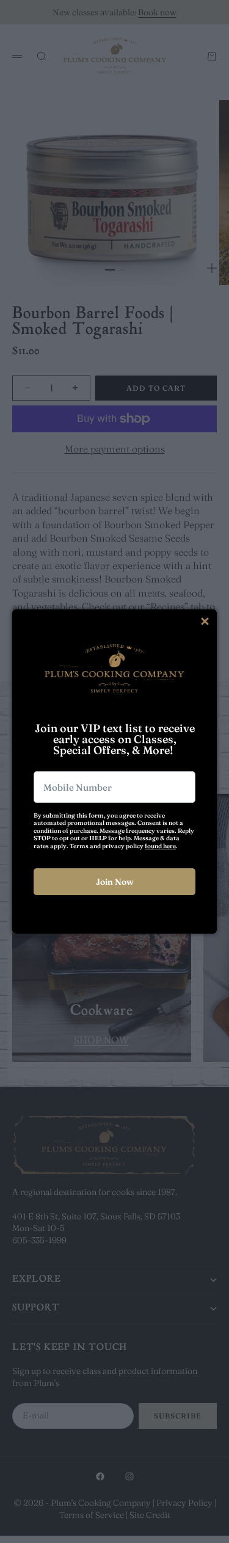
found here (160, 846)
